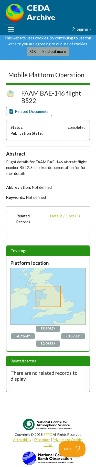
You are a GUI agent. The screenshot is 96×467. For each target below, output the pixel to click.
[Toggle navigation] (11, 29)
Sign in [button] (82, 29)
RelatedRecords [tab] (23, 219)
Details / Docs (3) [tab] (65, 216)
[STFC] (48, 457)
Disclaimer (42, 440)
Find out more (54, 51)
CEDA (48, 445)
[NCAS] (48, 424)
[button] (29, 111)
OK (33, 51)
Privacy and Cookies (68, 440)
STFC (48, 434)
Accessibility (22, 440)
